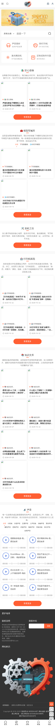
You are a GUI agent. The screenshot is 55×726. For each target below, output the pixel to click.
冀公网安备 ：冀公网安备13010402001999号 (27, 714)
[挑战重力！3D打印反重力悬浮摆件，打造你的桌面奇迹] (41, 89)
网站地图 (42, 711)
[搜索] (7, 3)
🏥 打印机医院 (9, 293)
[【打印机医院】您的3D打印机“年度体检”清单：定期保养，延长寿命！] (41, 283)
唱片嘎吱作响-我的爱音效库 (44, 540)
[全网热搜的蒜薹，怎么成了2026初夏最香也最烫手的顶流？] (14, 438)
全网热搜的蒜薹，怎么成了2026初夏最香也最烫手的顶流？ (14, 452)
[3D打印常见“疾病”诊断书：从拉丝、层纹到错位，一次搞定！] (41, 313)
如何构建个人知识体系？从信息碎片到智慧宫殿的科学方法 (40, 452)
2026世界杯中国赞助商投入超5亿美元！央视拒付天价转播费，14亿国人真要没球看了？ (14, 422)
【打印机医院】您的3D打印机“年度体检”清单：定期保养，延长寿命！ (40, 298)
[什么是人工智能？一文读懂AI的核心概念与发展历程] (41, 376)
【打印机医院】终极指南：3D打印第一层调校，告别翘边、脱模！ (14, 328)
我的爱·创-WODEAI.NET (29, 711)
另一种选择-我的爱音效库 (17, 587)
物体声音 (31, 527)
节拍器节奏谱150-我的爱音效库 (44, 587)
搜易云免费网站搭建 (18, 705)
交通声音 (25, 523)
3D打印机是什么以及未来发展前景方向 (14, 483)
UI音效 (10, 523)
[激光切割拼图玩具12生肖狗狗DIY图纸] (41, 156)
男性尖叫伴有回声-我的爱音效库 (44, 571)
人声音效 (33, 523)
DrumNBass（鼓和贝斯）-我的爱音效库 (18, 556)
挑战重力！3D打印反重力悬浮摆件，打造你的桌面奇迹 (40, 104)
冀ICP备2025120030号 (27, 716)
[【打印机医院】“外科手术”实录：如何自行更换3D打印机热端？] (14, 283)
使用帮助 (49, 711)
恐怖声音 (16, 527)
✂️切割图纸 (24, 144)
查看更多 (27, 117)
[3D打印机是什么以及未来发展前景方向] (14, 468)
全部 (16, 144)
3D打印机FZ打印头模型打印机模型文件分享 (14, 201)
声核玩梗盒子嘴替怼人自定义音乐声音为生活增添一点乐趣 (13, 104)
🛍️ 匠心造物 (8, 99)
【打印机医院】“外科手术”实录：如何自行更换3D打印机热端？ (14, 298)
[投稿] (48, 3)
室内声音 (49, 523)
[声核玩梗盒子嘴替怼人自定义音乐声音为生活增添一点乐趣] (14, 89)
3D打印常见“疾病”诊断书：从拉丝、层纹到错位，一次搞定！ (40, 328)
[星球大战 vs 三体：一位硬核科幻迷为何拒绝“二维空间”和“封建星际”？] (14, 376)
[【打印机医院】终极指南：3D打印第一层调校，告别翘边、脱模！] (14, 313)
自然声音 (27, 531)
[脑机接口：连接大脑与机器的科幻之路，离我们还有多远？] (41, 407)
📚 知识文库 (8, 387)
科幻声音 (47, 527)
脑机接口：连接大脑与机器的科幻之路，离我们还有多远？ (40, 422)
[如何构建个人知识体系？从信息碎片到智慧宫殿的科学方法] (41, 438)
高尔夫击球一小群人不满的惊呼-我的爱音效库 (17, 572)
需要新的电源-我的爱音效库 (17, 540)
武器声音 (23, 527)
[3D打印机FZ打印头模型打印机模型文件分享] (14, 187)
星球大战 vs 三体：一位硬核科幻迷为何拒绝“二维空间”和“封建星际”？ (14, 391)
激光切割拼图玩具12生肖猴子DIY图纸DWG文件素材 (13, 171)
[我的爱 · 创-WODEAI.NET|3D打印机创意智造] (27, 4)
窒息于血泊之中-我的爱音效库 (44, 555)
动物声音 (41, 523)
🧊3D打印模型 (35, 144)
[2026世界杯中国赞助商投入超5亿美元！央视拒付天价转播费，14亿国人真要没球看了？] (14, 407)
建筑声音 (8, 527)
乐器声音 (17, 523)
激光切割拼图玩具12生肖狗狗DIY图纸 (40, 171)
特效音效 (39, 527)
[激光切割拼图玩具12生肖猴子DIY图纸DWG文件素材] (14, 156)
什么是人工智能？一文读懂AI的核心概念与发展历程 (40, 391)
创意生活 (30, 705)
